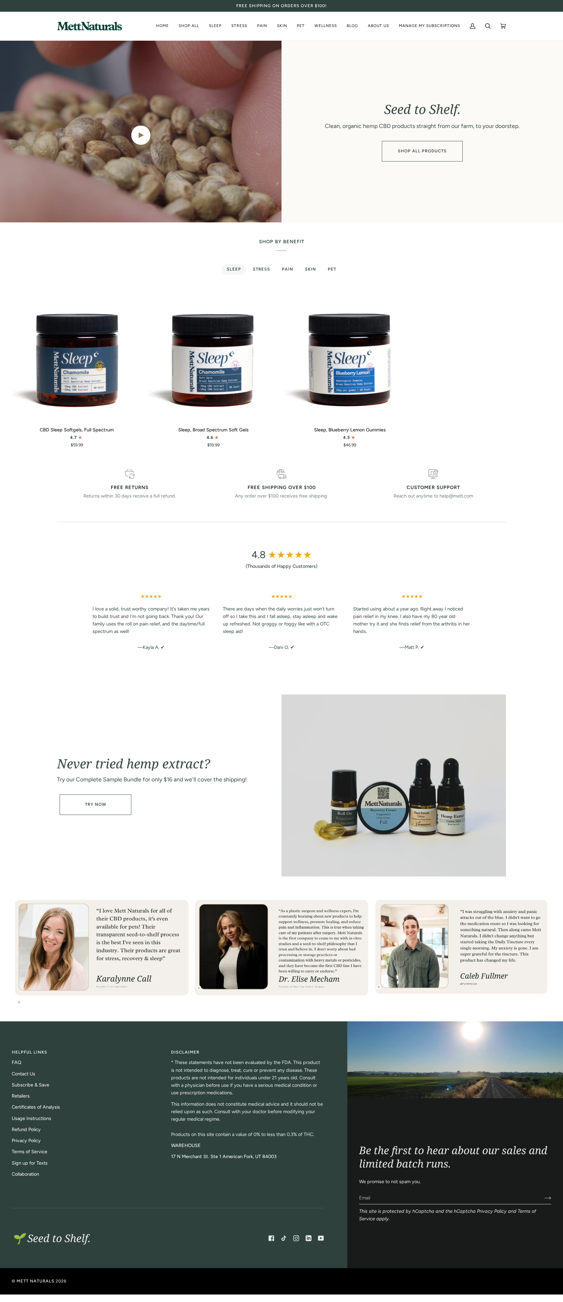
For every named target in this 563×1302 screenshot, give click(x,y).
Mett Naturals (35, 1281)
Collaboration (25, 1174)
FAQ (16, 1062)
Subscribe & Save (30, 1085)
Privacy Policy (492, 1211)
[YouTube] (321, 1238)
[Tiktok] (284, 1238)
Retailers (21, 1096)
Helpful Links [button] (29, 1052)
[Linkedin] (308, 1238)
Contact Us (23, 1074)
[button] (378, 26)
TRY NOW (95, 804)
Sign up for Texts (30, 1163)
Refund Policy (26, 1129)
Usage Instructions (31, 1118)
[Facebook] (271, 1238)
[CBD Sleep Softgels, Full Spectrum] (77, 356)
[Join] (542, 1198)
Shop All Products (422, 150)
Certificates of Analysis (36, 1107)
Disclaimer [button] (185, 1052)
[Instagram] (296, 1238)
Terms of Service (29, 1152)
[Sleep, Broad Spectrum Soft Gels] (213, 356)
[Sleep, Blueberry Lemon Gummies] (350, 356)
